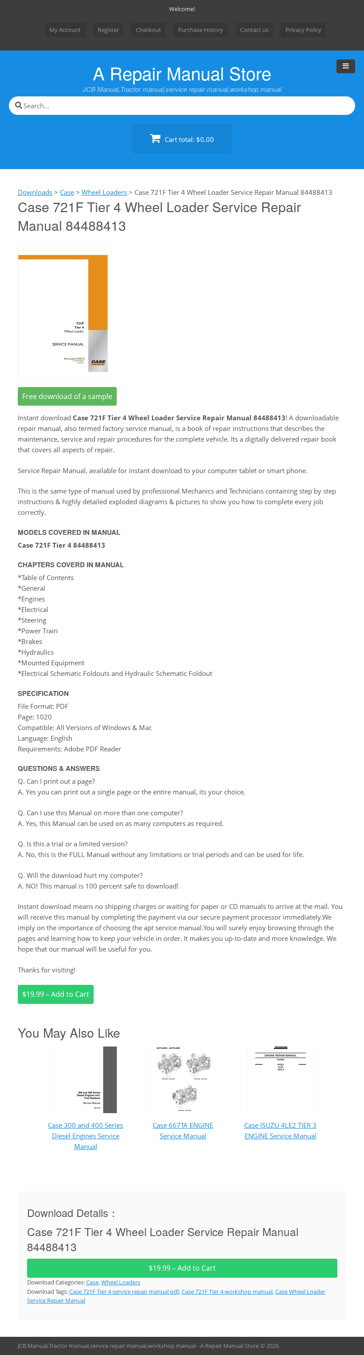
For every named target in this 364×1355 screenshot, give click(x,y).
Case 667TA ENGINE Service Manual (183, 1130)
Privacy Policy (303, 30)
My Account (65, 30)
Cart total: (188, 139)
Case (92, 1282)
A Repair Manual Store (182, 72)
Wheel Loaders (120, 1282)
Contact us (254, 30)
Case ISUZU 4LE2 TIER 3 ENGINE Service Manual (280, 1130)
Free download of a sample (67, 396)
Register (108, 30)
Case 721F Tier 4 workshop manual (227, 1292)
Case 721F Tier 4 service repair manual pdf (124, 1292)
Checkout (148, 30)
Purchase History (200, 30)
